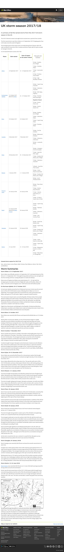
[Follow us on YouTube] (48, 546)
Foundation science (27, 535)
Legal (58, 532)
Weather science (26, 531)
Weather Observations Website (5, 537)
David (3, 210)
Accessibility (59, 529)
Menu (60, 10)
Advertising (36, 538)
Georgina (4, 228)
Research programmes (27, 527)
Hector (3, 247)
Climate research (26, 532)
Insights (35, 537)
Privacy (58, 534)
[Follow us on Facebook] (51, 546)
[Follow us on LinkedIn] (59, 546)
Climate (14, 534)
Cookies (58, 531)
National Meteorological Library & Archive (5, 533)
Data (35, 534)
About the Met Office (49, 527)
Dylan (3, 155)
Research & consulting (38, 535)
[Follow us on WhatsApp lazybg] (62, 546)
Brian (3, 119)
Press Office (47, 532)
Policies (58, 527)
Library (24, 537)
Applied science (26, 534)
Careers (46, 534)
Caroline (4, 137)
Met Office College (4, 529)
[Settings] (56, 10)
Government (36, 529)
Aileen (3, 71)
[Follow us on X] (45, 546)
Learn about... (16, 537)
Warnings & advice (17, 531)
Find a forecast (16, 529)
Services (36, 527)
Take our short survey (58, 524)
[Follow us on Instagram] (56, 546)
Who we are (47, 529)
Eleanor (3, 173)
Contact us (47, 537)
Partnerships (47, 535)
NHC (15, 96)
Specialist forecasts (17, 535)
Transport (36, 531)
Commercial (47, 531)
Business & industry (38, 532)
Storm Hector (4, 466)
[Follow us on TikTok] (53, 546)
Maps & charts (16, 532)
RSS (58, 535)
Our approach (26, 529)
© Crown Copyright (59, 550)
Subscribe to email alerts (50, 538)
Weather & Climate (17, 527)
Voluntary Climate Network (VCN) (4, 541)
